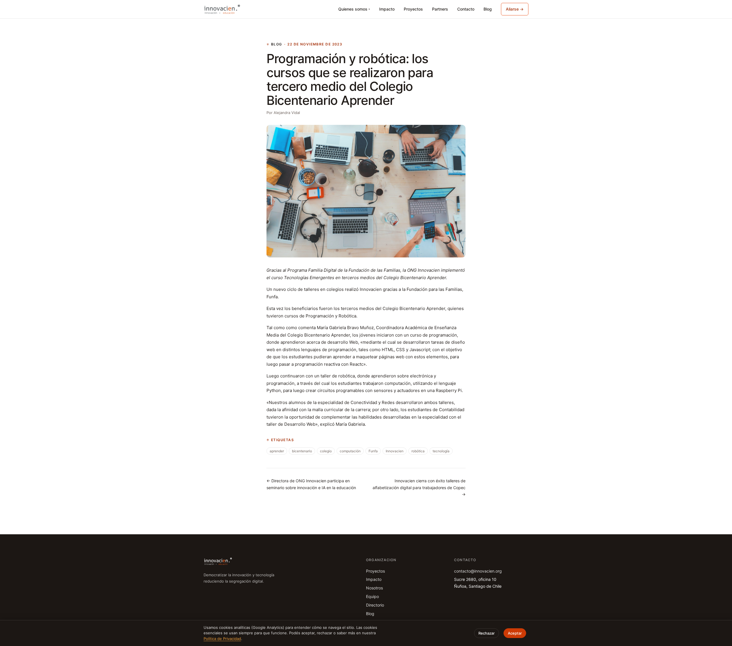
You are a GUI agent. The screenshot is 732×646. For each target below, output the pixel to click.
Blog (488, 9)
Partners (440, 9)
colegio (326, 451)
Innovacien (394, 451)
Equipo (372, 596)
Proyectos (413, 9)
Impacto (387, 9)
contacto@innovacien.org (478, 571)
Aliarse (515, 9)
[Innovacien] (222, 9)
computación (350, 451)
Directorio (375, 605)
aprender (277, 451)
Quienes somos (354, 9)
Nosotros (374, 587)
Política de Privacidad (222, 638)
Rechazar (486, 633)
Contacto (465, 9)
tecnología (441, 451)
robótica (418, 451)
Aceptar (515, 633)
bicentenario (302, 451)
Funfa (373, 451)
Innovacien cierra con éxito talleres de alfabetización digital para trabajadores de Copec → (419, 487)
